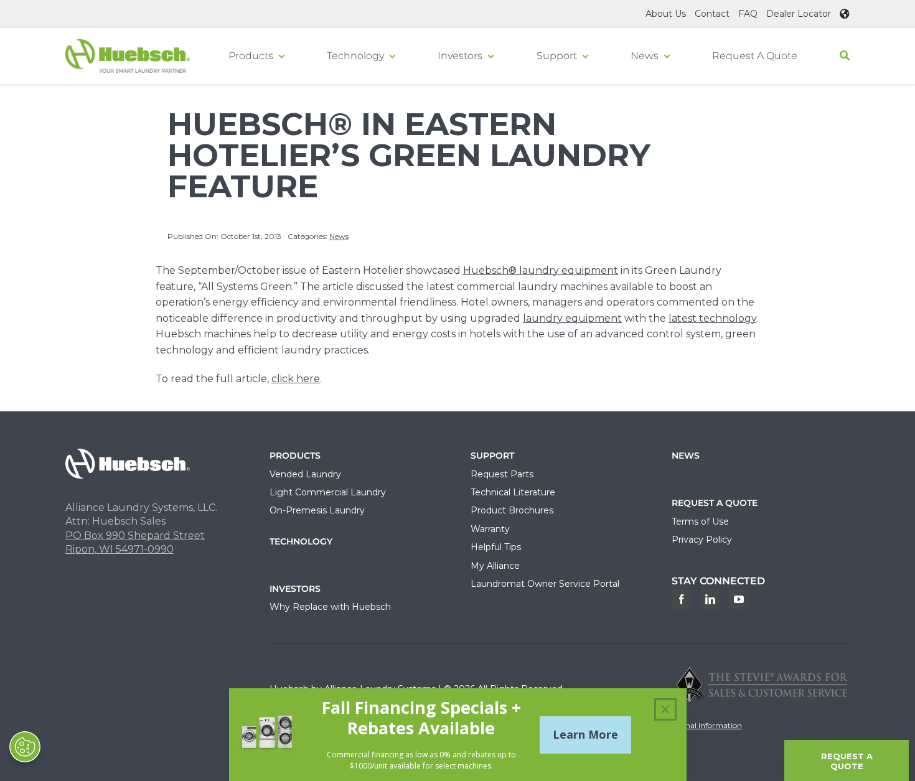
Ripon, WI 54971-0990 (119, 549)
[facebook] (682, 599)
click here (295, 379)
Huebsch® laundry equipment (540, 270)
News (339, 236)
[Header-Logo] (127, 44)
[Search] (845, 56)
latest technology (712, 318)
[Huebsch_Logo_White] (127, 453)
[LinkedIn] (710, 599)
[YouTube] (739, 599)
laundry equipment (572, 318)
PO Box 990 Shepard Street (135, 535)
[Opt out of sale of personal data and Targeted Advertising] (24, 746)
